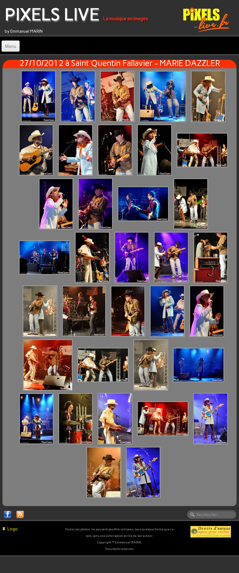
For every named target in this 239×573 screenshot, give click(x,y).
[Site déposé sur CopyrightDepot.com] (210, 531)
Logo (12, 529)
